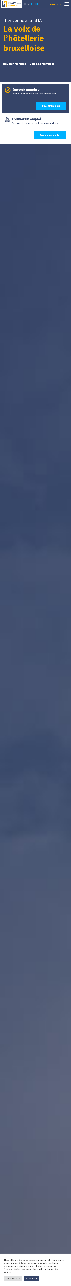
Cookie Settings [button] (13, 1278)
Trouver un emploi (50, 135)
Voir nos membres (42, 64)
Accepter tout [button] (31, 1278)
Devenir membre (14, 64)
